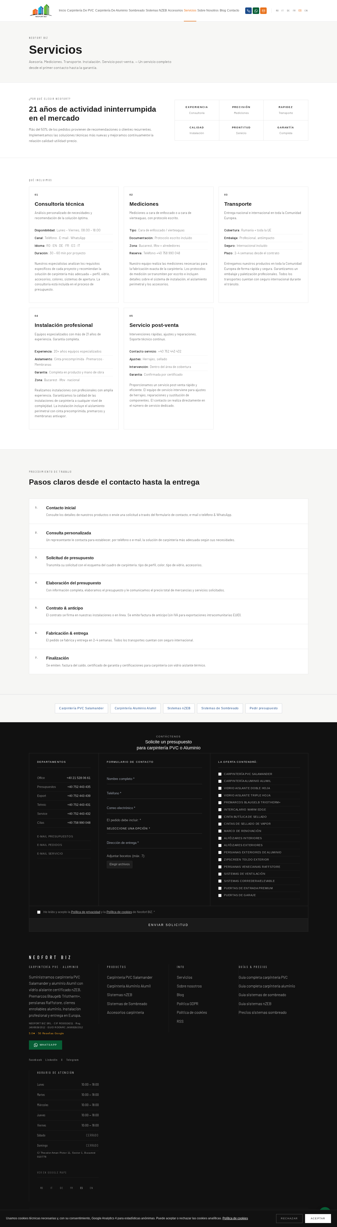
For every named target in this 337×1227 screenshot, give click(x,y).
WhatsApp (48, 1044)
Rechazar (289, 1218)
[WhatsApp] (256, 10)
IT (282, 10)
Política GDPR (187, 1003)
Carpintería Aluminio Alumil (135, 708)
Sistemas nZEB (156, 10)
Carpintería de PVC (80, 10)
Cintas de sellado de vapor (247, 823)
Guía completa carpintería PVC (263, 977)
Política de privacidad (85, 912)
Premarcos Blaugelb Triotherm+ (252, 802)
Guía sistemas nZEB (255, 1003)
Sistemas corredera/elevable (249, 880)
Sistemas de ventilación (244, 873)
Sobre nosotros (208, 10)
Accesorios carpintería (125, 1012)
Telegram (72, 1059)
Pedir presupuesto (264, 708)
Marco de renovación (242, 830)
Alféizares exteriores (243, 845)
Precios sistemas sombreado (263, 1012)
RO (277, 10)
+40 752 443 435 (79, 786)
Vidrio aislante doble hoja (247, 788)
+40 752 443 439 (79, 795)
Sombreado (137, 10)
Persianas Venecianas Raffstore (252, 866)
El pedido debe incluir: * (124, 820)
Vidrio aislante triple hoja (247, 795)
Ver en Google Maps (52, 1172)
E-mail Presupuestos (55, 836)
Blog (223, 10)
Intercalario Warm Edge (245, 809)
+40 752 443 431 (79, 804)
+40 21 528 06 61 (79, 777)
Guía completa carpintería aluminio (267, 986)
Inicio (62, 10)
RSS (180, 1021)
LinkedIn (51, 1059)
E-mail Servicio (50, 853)
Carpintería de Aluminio (111, 10)
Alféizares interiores (243, 838)
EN (306, 10)
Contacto (233, 10)
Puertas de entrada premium (248, 888)
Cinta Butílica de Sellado (245, 816)
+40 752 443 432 (79, 813)
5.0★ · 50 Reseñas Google (46, 1033)
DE (288, 10)
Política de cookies (119, 912)
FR (294, 10)
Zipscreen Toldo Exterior (246, 859)
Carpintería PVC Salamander (81, 708)
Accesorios (175, 10)
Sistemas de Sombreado (220, 708)
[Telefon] (248, 10)
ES (300, 10)
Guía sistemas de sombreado (262, 994)
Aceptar (318, 1218)
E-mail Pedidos (49, 844)
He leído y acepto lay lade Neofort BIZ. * (99, 912)
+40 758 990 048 (79, 822)
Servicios (190, 10)
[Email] (263, 10)
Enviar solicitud (168, 925)
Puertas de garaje (240, 895)
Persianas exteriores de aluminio (253, 852)
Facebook (35, 1059)
